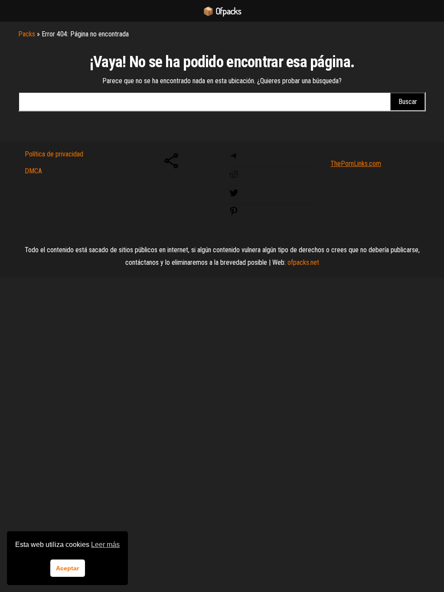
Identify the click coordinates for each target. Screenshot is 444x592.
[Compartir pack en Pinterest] (234, 214)
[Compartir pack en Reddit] (234, 177)
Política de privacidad (54, 154)
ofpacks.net (303, 262)
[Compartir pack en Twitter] (234, 196)
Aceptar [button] (67, 568)
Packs (26, 34)
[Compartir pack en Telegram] (234, 158)
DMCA (33, 171)
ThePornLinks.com (355, 163)
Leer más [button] (105, 544)
